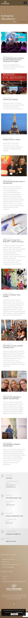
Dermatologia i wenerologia (10, 564)
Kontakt (4, 576)
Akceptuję (14, 614)
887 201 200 (9, 523)
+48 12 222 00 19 (10, 485)
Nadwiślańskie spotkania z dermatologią (14, 581)
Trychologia (5, 562)
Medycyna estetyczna (8, 559)
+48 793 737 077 (10, 505)
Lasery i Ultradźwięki (8, 567)
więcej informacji (19, 612)
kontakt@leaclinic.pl (11, 487)
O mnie (4, 579)
